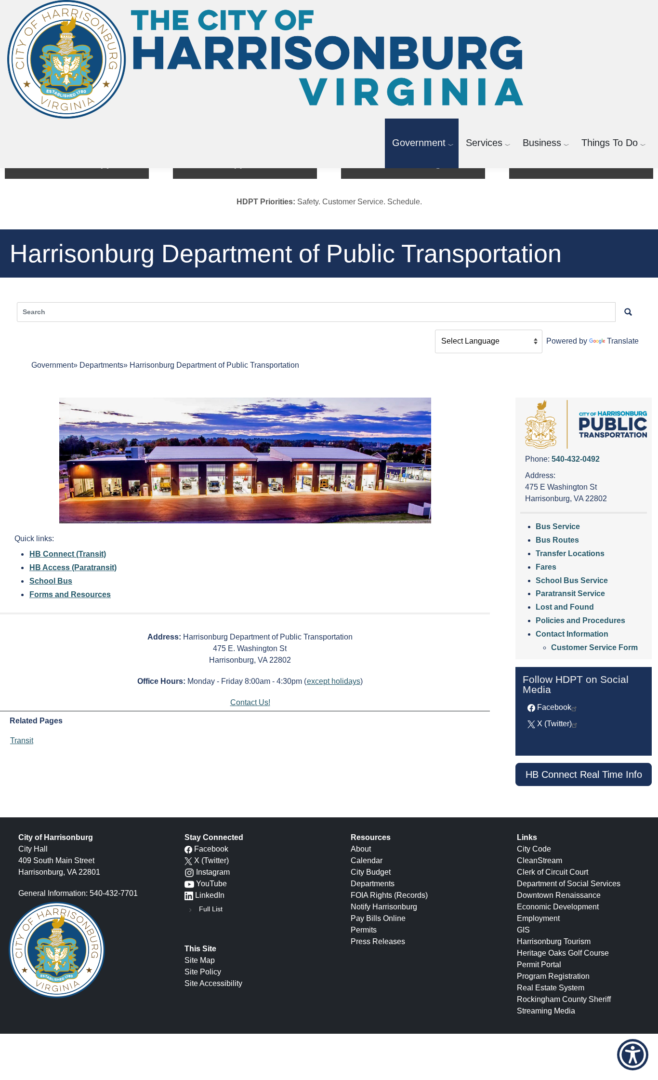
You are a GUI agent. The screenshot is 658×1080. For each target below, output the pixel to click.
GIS (523, 930)
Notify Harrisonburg (384, 907)
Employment (538, 918)
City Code (534, 849)
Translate (623, 341)
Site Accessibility (213, 983)
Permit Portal (539, 964)
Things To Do (609, 142)
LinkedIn (209, 895)
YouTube (211, 884)
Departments (101, 365)
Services (484, 142)
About (361, 849)
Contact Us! (250, 702)
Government (419, 142)
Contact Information (572, 634)
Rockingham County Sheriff (564, 999)
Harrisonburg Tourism (554, 941)
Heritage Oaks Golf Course (563, 953)
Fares (546, 567)
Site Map (199, 960)
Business (542, 142)
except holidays (333, 681)
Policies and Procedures (580, 620)
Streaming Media (546, 1011)
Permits (364, 930)
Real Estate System (550, 988)
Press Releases (378, 941)
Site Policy (202, 972)
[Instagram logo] (189, 872)
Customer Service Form (594, 647)
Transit (21, 740)
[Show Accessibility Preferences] (632, 1054)
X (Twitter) (554, 724)
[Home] (269, 59)
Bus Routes (557, 540)
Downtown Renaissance (559, 895)
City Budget (371, 872)
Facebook (554, 707)
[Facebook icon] (188, 849)
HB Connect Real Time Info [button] (584, 774)
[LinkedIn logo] (188, 895)
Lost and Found (565, 607)
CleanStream (539, 860)
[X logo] (188, 860)
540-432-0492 (576, 459)
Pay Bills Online (378, 918)
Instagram (213, 872)
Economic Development (558, 907)
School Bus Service (572, 580)
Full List (211, 909)
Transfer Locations (570, 553)
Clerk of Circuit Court (552, 872)
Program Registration (553, 976)
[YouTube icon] (189, 884)
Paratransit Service (570, 593)
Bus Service (558, 526)
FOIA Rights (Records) (389, 895)
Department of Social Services (568, 884)
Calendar (366, 860)
